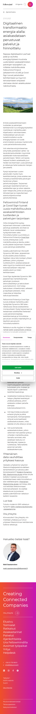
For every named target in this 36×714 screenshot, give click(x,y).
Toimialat (9, 625)
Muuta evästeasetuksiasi (11, 701)
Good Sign (25, 237)
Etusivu (8, 621)
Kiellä (18, 378)
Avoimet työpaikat (15, 645)
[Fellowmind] (8, 4)
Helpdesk (9, 652)
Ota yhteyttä (7, 688)
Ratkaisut (9, 628)
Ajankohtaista (12, 639)
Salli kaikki (18, 367)
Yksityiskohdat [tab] (18, 337)
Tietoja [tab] (30, 337)
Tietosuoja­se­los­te (9, 704)
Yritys (6, 649)
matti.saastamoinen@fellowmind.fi (15, 568)
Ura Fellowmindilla (15, 642)
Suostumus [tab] (6, 337)
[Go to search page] (25, 4)
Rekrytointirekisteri (10, 707)
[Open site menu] (30, 4)
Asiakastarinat (12, 632)
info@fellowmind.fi (11, 665)
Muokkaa (17, 372)
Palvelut (8, 635)
